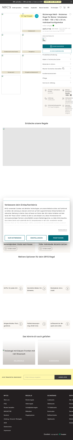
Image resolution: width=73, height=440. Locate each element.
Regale (29, 395)
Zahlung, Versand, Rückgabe (13, 419)
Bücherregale (30, 400)
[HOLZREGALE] (19, 343)
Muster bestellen (9, 407)
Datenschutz (62, 230)
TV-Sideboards (52, 407)
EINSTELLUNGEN (37, 238)
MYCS (6, 395)
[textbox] (39, 377)
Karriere (6, 415)
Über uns (7, 400)
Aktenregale (29, 403)
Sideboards (51, 403)
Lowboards (50, 400)
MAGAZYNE (7, 411)
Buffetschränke (52, 415)
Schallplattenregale (32, 407)
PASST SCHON (58, 238)
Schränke (51, 395)
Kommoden (51, 411)
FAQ (5, 403)
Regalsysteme (30, 415)
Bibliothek (29, 411)
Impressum (7, 430)
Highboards (51, 419)
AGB (5, 423)
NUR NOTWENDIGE (14, 238)
